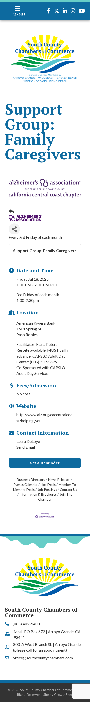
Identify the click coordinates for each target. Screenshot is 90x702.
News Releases (59, 480)
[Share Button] (14, 228)
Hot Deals (48, 485)
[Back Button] (11, 211)
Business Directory (31, 480)
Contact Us (68, 490)
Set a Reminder (45, 463)
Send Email (25, 447)
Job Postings (47, 490)
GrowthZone (63, 695)
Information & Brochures (38, 494)
